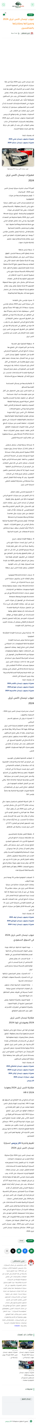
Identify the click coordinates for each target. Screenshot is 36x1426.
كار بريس (30, 1081)
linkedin (17, 1326)
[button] (25, 1250)
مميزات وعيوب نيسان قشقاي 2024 (20, 1066)
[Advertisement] (18, 61)
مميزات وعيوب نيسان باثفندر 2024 (20, 683)
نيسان (30, 14)
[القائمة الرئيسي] (32, 4)
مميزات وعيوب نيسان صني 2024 (21, 139)
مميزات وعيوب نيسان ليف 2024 (21, 917)
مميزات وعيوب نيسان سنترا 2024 (21, 143)
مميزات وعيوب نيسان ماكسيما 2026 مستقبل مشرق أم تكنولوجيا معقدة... (26, 1376)
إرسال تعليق (26, 1399)
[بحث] (3, 4)
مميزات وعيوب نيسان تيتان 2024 (21, 1073)
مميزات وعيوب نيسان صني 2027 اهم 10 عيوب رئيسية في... (10, 1355)
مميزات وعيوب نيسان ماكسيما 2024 (19, 691)
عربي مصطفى (25, 33)
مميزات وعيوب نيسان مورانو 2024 (20, 687)
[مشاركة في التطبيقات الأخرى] (7, 1250)
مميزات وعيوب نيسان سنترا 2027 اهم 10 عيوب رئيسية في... (26, 1355)
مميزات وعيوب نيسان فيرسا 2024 (21, 1070)
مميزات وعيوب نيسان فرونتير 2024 (20, 921)
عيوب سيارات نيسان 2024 (24, 1077)
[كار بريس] (18, 4)
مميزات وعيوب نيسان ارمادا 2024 (21, 925)
